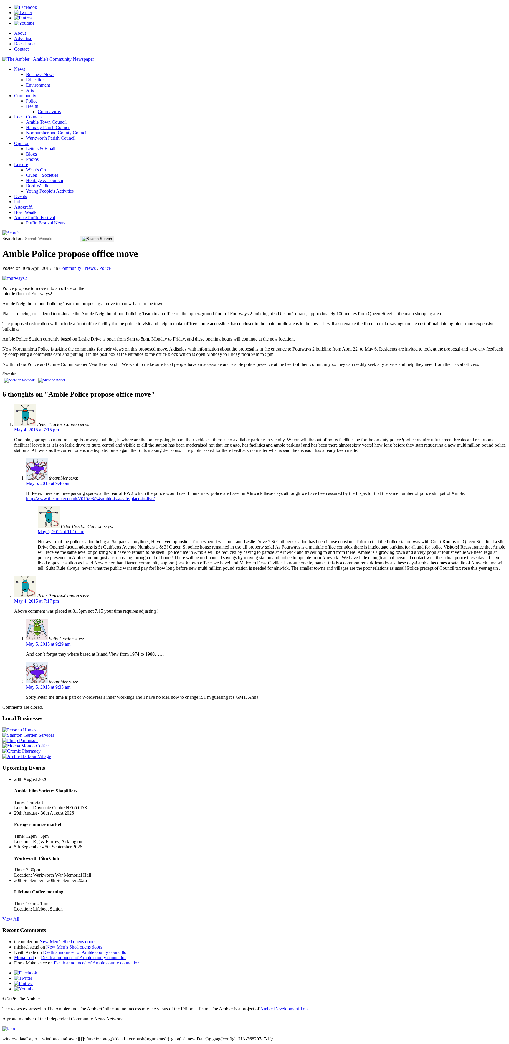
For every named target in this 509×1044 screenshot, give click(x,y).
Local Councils (28, 116)
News (19, 69)
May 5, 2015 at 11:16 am (61, 531)
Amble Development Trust (285, 1008)
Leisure (21, 164)
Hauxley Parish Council (48, 127)
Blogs (31, 153)
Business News (40, 74)
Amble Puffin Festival (34, 217)
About (20, 33)
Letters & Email (40, 148)
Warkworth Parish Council (50, 138)
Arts (30, 90)
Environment (38, 84)
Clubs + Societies (42, 175)
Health (32, 106)
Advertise (23, 38)
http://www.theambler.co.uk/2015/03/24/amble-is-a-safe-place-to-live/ (90, 498)
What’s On (36, 169)
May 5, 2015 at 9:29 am (48, 644)
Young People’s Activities (50, 191)
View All (10, 918)
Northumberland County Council (56, 132)
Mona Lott (24, 957)
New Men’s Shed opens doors (67, 941)
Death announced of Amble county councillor (85, 952)
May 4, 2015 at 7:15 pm (36, 429)
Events (20, 196)
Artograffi (23, 206)
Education (35, 79)
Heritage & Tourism (44, 180)
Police (31, 100)
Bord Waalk (37, 185)
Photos (32, 159)
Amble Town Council (46, 122)
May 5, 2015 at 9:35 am (48, 687)
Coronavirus (49, 111)
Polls (18, 201)
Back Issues (25, 43)
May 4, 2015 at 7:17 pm (36, 601)
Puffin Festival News (45, 222)
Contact (21, 49)
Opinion (21, 143)
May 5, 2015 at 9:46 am (48, 483)
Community (25, 95)
